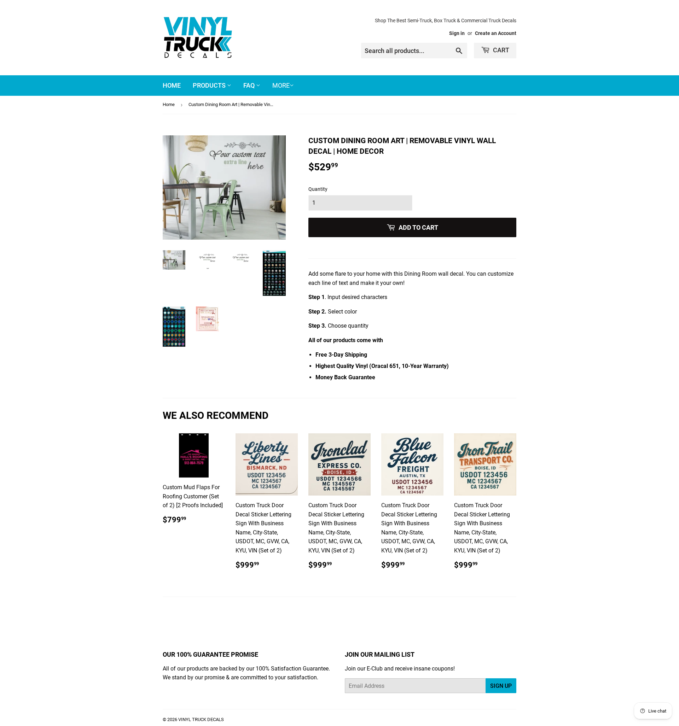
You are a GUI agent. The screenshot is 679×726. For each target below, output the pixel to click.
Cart (500, 50)
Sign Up (501, 686)
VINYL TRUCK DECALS (201, 719)
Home (172, 85)
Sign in (457, 33)
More (281, 85)
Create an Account (495, 33)
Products (210, 85)
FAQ (249, 85)
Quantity (317, 189)
